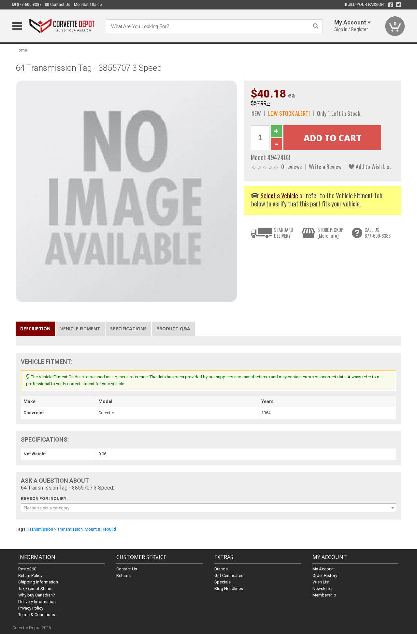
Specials (222, 582)
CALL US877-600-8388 (378, 232)
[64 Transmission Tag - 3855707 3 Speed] (126, 191)
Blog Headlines (228, 588)
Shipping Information (38, 582)
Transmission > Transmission (55, 529)
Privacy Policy (30, 608)
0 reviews (291, 166)
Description (35, 328)
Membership (324, 595)
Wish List (321, 582)
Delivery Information (37, 601)
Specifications (128, 328)
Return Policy (30, 575)
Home (21, 50)
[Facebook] (390, 5)
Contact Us (59, 4)
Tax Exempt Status (35, 588)
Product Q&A (173, 328)
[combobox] (208, 507)
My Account (323, 568)
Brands (221, 568)
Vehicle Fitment (80, 328)
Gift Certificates (228, 575)
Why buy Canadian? (36, 595)
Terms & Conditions (36, 614)
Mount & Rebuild (100, 529)
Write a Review (325, 166)
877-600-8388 (29, 4)
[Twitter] (398, 5)
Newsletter (322, 588)
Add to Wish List (372, 166)
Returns (123, 575)
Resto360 (27, 568)
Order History (324, 575)
